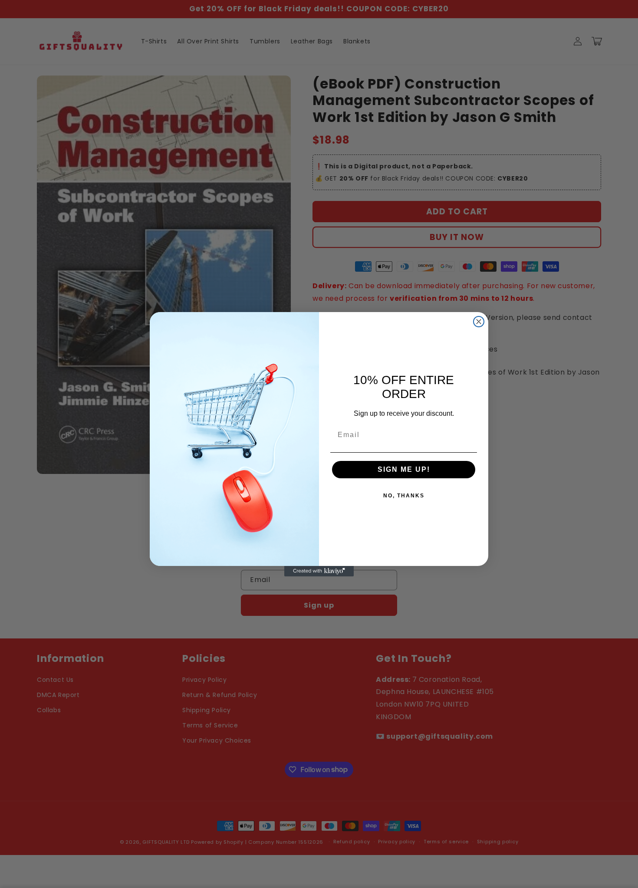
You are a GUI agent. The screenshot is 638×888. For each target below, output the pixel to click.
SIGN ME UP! (404, 469)
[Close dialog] (479, 321)
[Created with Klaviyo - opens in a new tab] (319, 571)
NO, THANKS (403, 496)
